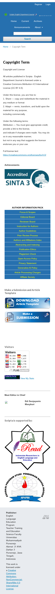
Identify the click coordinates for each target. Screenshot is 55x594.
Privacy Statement (27, 263)
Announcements (22, 27)
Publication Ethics (27, 249)
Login (48, 4)
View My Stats (27, 378)
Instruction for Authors (27, 226)
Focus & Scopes (27, 212)
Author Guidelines (27, 231)
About (38, 27)
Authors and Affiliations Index (28, 240)
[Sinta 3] (27, 188)
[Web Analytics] (12, 378)
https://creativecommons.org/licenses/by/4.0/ (24, 155)
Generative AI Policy (27, 268)
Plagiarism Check (27, 254)
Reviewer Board (27, 221)
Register (38, 4)
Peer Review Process (27, 235)
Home (14, 21)
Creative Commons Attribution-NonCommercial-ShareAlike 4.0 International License (14, 579)
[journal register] (27, 322)
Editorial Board (27, 217)
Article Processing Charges (28, 272)
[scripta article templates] (27, 309)
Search (27, 39)
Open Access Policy (27, 258)
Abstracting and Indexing (28, 244)
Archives (38, 21)
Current (25, 21)
